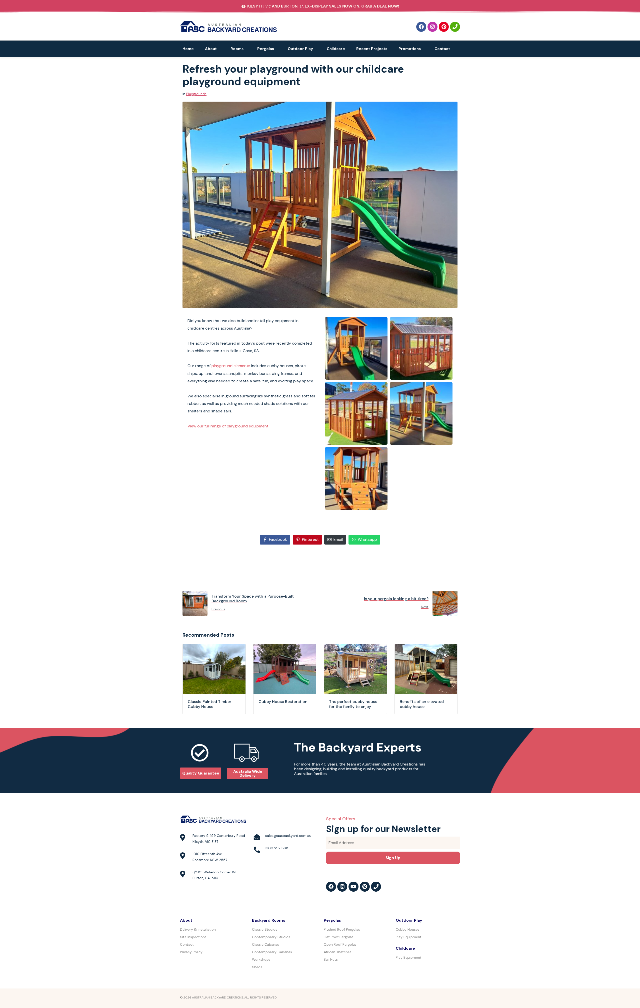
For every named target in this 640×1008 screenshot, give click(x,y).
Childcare (336, 48)
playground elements (231, 365)
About (211, 48)
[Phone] (455, 27)
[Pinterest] (444, 27)
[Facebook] (421, 27)
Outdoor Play (300, 48)
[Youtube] (353, 887)
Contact (442, 48)
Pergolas (265, 48)
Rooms (237, 48)
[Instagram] (433, 27)
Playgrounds (196, 94)
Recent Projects (371, 48)
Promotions (409, 48)
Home (188, 48)
